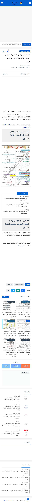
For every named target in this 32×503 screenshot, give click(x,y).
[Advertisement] (16, 24)
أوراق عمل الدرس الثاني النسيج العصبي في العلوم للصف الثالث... (16, 205)
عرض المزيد (5, 296)
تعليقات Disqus (6, 366)
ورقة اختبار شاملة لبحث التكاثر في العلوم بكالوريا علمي (23, 352)
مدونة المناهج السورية (9, 500)
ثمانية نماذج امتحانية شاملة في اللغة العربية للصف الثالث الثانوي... (24, 333)
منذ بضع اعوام (23, 196)
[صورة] (25, 399)
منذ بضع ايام (16, 396)
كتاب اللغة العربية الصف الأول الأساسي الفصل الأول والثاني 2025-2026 (11, 399)
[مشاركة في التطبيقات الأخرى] (8, 290)
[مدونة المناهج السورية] (17, 3)
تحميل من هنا (22, 246)
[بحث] (2, 3)
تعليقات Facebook (16, 366)
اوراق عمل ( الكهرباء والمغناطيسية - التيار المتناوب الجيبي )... (10, 333)
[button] (23, 290)
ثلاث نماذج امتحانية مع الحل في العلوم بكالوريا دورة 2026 (24, 314)
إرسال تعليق (25, 372)
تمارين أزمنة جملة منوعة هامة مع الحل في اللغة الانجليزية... (9, 314)
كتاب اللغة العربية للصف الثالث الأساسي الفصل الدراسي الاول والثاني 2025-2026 (11, 416)
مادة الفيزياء (9, 284)
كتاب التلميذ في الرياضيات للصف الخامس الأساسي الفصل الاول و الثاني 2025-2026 (11, 433)
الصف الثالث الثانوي (25, 51)
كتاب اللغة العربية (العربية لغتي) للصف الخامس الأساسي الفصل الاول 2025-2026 (11, 425)
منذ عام (17, 421)
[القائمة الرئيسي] (30, 3)
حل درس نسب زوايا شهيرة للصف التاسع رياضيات (11, 44)
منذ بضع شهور (26, 310)
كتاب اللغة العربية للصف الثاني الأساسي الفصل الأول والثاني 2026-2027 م (11, 408)
